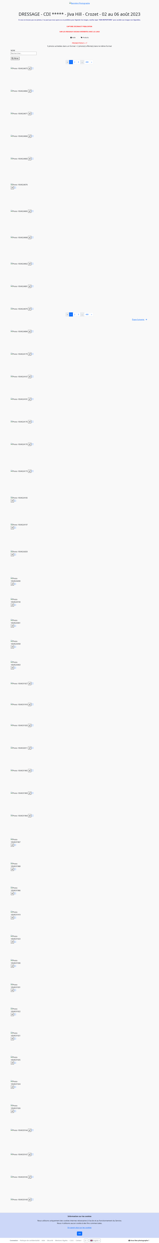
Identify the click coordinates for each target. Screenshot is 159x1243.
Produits (86, 37)
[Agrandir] (32, 68)
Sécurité (50, 1240)
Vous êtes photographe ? (139, 1240)
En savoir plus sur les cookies (80, 1227)
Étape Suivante (138, 319)
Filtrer (16, 58)
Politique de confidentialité (29, 1240)
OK (79, 1233)
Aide (73, 37)
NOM (13, 50)
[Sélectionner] (29, 68)
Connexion (14, 1240)
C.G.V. (72, 1240)
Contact (78, 1240)
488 (87, 62)
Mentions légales (61, 1240)
